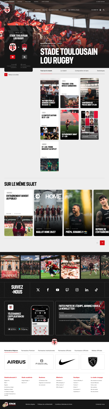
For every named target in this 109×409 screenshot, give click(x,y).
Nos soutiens (94, 387)
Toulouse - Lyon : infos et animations (69, 93)
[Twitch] (67, 289)
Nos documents (94, 391)
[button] (4, 405)
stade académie (45, 1)
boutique (20, 1)
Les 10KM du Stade (73, 10)
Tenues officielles (77, 380)
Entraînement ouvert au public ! (18, 213)
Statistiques (101, 71)
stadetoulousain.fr (9, 1)
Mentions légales (30, 404)
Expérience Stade (54, 10)
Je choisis (19, 400)
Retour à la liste (13, 75)
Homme (75, 382)
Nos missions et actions (96, 380)
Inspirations (76, 391)
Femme (75, 385)
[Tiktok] (96, 289)
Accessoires (76, 389)
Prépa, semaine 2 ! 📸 (78, 213)
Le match (64, 71)
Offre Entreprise (60, 382)
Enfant (75, 387)
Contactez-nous (100, 404)
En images (63, 10)
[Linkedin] (86, 289)
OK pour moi (31, 400)
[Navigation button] (16, 10)
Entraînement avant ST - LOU (69, 125)
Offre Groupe (59, 387)
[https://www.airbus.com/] (16, 362)
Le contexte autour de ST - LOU (49, 125)
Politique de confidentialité (45, 404)
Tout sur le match (46, 71)
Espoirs (45, 10)
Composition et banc (82, 71)
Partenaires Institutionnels (46, 350)
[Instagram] (77, 289)
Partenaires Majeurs (11, 350)
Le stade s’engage (100, 1)
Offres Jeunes (59, 385)
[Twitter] (38, 289)
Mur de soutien (94, 389)
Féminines (38, 10)
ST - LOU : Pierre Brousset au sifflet (49, 156)
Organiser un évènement (45, 382)
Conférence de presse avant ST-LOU (89, 93)
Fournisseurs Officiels (81, 350)
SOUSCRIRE (85, 136)
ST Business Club (43, 380)
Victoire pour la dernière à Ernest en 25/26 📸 (49, 93)
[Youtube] (57, 289)
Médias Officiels (97, 350)
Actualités (22, 10)
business (36, 1)
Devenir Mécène (95, 382)
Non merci (7, 400)
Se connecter (42, 385)
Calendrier (58, 380)
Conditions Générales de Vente (63, 404)
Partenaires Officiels (64, 350)
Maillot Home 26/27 (48, 213)
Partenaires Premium (28, 350)
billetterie (28, 1)
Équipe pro (30, 10)
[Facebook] (47, 289)
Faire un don (94, 385)
